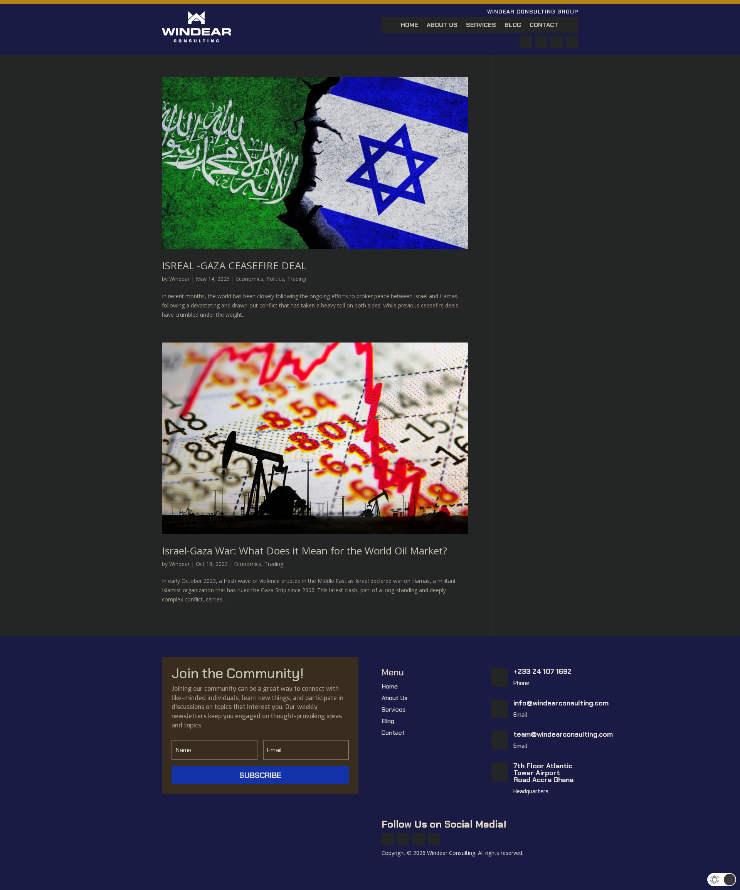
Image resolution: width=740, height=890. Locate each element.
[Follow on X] (541, 42)
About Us (442, 25)
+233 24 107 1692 (542, 671)
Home (409, 25)
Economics (249, 278)
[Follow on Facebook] (526, 42)
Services (481, 25)
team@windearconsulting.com (563, 734)
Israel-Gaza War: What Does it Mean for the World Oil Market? (304, 551)
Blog (513, 25)
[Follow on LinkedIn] (572, 42)
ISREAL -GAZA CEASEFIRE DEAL (234, 265)
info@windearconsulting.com (561, 703)
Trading (296, 278)
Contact (544, 25)
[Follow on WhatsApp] (556, 42)
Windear (179, 278)
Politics (275, 278)
